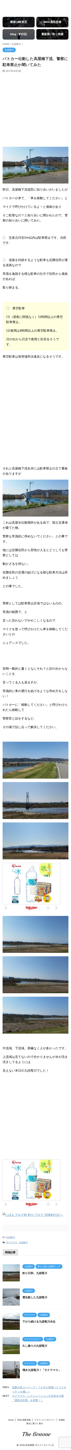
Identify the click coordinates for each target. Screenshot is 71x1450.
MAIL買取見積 (24, 1420)
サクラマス (11, 1242)
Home (11, 1420)
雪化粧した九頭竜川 (34, 1297)
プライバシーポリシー (44, 1420)
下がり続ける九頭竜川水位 (38, 1321)
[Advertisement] (35, 109)
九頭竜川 (10, 1237)
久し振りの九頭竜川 (34, 1345)
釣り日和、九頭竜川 (34, 1273)
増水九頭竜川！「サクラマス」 (41, 1370)
